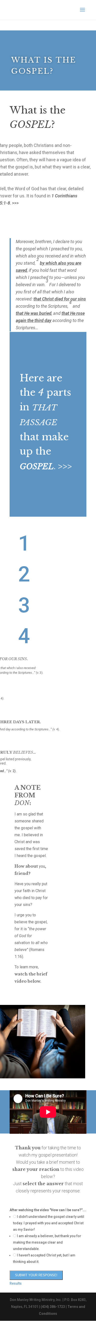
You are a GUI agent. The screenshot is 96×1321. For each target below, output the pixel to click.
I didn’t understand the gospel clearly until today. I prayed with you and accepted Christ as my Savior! (48, 1223)
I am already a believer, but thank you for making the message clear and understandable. (47, 1242)
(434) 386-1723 (53, 1307)
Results (16, 1283)
